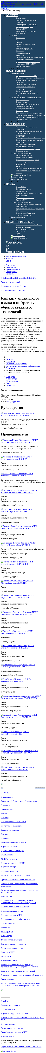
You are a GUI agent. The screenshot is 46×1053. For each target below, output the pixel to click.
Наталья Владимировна (17, 753)
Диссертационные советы (12, 1028)
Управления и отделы (10, 830)
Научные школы (8, 1024)
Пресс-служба (7, 855)
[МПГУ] (5, 9)
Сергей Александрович (16, 528)
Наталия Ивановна (16, 415)
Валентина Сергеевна (17, 614)
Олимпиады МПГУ (9, 1009)
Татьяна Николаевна (12, 681)
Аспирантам (11, 267)
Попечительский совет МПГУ (13, 822)
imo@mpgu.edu (13, 401)
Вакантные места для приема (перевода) (18, 971)
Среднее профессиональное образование (18, 880)
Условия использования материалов (26, 1047)
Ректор (4, 813)
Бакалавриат (11, 385)
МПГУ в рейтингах (9, 859)
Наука (8, 383)
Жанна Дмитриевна (17, 493)
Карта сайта (6, 1047)
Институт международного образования (23, 366)
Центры (4, 834)
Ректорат (4, 818)
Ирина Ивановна (14, 564)
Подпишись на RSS (11, 2)
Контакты (10, 274)
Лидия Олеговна (15, 597)
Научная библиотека (9, 846)
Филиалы (5, 838)
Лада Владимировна (13, 633)
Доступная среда (8, 979)
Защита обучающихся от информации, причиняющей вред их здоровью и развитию (20, 966)
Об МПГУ (10, 359)
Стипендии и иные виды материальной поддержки (22, 975)
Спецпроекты (11, 272)
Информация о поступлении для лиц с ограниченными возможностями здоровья (18, 901)
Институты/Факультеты (16, 256)
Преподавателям (13, 269)
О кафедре (10, 377)
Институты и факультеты (16, 364)
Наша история (7, 797)
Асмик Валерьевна (14, 511)
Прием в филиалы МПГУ (11, 915)
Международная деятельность (13, 842)
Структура (10, 362)
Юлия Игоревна (11, 734)
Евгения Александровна (16, 717)
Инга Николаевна (14, 459)
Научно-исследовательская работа (15, 1013)
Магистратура (12, 381)
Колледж (9, 258)
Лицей (8, 261)
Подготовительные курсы (12, 911)
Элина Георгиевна (14, 770)
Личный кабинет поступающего (18, 4)
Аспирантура (11, 379)
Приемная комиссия (9, 871)
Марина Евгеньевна (13, 583)
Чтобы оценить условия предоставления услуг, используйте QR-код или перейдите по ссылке (20, 984)
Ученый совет (7, 809)
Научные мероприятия (10, 1005)
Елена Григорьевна (14, 648)
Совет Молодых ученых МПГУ (14, 1032)
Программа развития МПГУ (13, 863)
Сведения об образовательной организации (19, 801)
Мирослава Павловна (13, 476)
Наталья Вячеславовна (16, 442)
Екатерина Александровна (19, 698)
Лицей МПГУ (7, 956)
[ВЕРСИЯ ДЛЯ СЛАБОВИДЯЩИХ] (14, 242)
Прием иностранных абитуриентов (16, 919)
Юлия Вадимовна (15, 667)
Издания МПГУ (7, 1036)
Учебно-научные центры (11, 940)
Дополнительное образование (13, 944)
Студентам (10, 265)
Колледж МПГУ (7, 952)
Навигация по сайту (11, 11)
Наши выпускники (9, 960)
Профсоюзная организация (12, 851)
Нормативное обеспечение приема (15, 875)
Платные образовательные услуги (15, 907)
